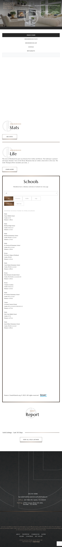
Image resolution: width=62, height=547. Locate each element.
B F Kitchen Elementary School (11, 294)
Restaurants (31, 51)
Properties (22, 11)
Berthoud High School (9, 225)
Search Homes (31, 35)
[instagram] (38, 508)
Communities (35, 11)
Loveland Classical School (10, 304)
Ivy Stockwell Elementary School (12, 245)
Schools (31, 47)
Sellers (55, 11)
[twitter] (28, 508)
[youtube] (32, 508)
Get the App (55, 12)
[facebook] (25, 508)
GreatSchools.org (15, 395)
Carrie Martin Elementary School (12, 265)
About (12, 11)
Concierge (43, 12)
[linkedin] (35, 508)
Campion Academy (8, 284)
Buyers (46, 11)
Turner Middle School (9, 216)
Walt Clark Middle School (10, 314)
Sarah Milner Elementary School (12, 324)
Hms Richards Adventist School (11, 275)
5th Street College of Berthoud (11, 255)
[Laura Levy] (31, 473)
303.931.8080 (26, 528)
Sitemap (38, 540)
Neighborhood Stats (31, 39)
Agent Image (36, 541)
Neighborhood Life (31, 43)
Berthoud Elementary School (11, 235)
